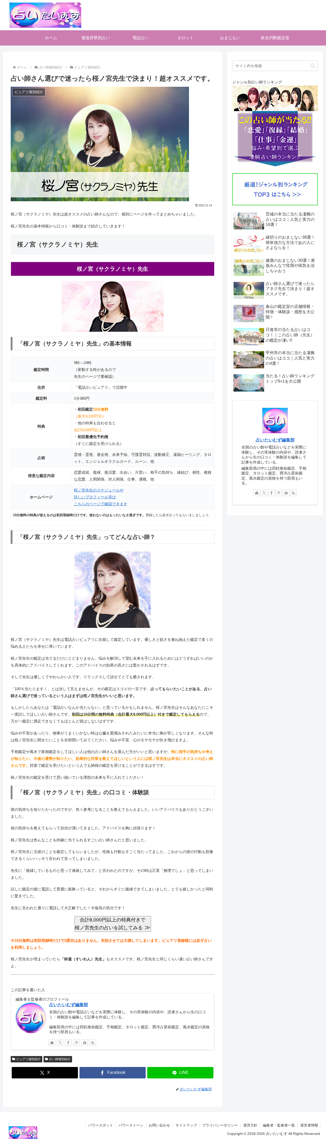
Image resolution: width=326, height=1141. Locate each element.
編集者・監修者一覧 (279, 1125)
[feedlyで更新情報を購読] (84, 1042)
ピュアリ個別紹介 (28, 1059)
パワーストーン (130, 1125)
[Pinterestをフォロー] (76, 1042)
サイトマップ (186, 1125)
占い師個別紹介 (60, 1059)
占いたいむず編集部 (68, 1004)
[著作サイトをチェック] (52, 1042)
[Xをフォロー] (60, 1042)
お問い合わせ (159, 1125)
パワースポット (100, 1125)
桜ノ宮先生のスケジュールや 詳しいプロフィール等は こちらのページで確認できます (100, 497)
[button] (312, 66)
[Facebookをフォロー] (68, 1042)
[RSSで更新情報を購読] (92, 1042)
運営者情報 (309, 1125)
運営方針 (250, 1125)
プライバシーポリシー (220, 1125)
